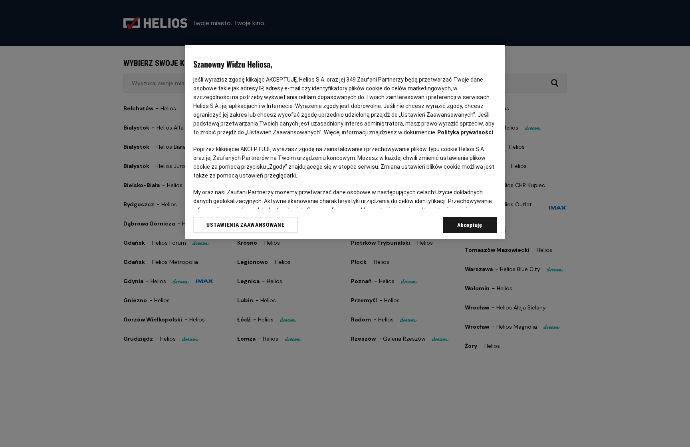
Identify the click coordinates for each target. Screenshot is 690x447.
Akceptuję (469, 225)
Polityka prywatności (465, 132)
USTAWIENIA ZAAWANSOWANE (245, 225)
